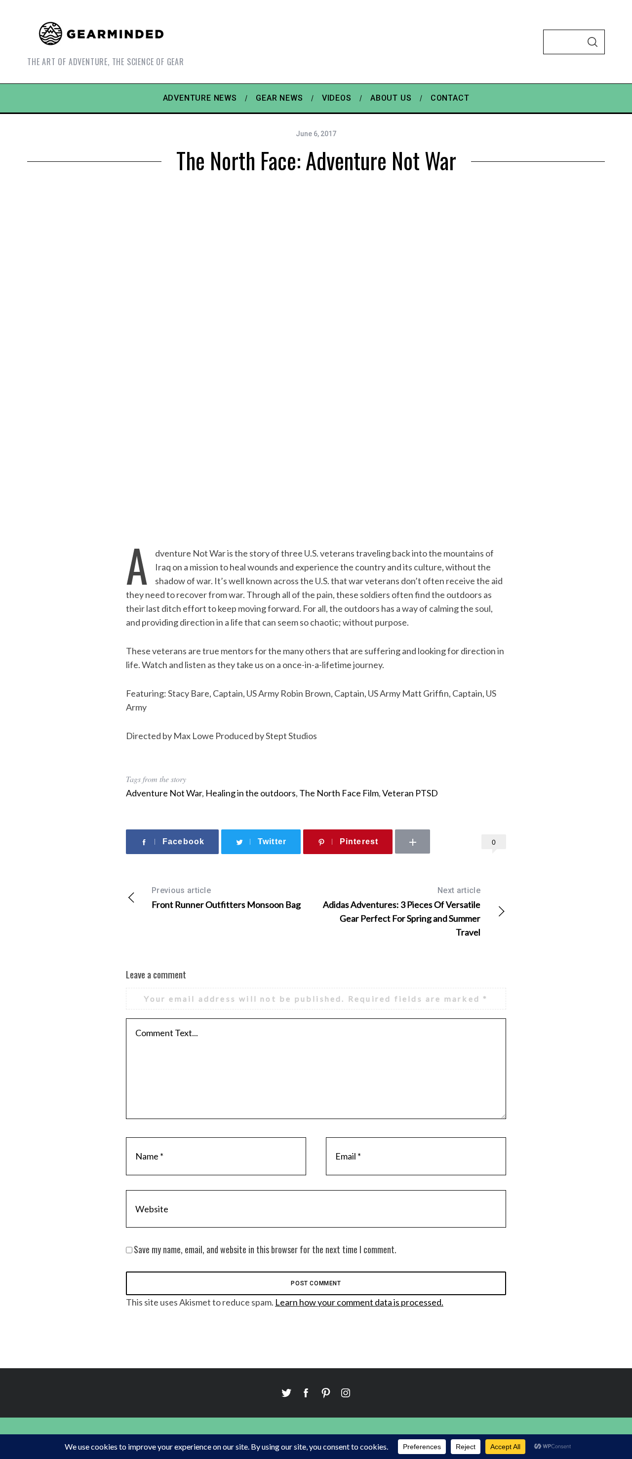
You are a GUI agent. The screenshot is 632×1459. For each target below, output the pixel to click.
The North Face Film (339, 792)
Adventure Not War (164, 792)
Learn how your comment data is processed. (359, 1302)
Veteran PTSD (410, 792)
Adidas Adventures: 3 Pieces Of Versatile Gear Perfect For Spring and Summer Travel (401, 911)
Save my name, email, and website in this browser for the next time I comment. (265, 1249)
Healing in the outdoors (250, 792)
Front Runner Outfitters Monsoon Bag (226, 898)
